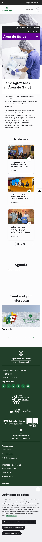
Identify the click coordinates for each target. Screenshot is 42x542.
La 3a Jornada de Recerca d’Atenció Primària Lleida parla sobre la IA (20, 197)
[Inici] (7, 9)
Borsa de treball (7, 477)
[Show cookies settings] (39, 191)
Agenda (21, 265)
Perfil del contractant (9, 458)
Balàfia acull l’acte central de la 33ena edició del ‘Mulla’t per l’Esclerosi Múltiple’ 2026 (20, 230)
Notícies (21, 139)
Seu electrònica (7, 454)
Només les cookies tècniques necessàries (19, 522)
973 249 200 (34, 31)
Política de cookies (11, 515)
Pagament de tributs (9, 468)
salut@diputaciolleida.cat (29, 27)
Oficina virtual (6, 473)
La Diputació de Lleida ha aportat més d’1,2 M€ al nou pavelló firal (19, 164)
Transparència (7, 450)
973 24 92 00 (7, 374)
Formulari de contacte (9, 377)
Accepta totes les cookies (13, 528)
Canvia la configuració (11, 533)
